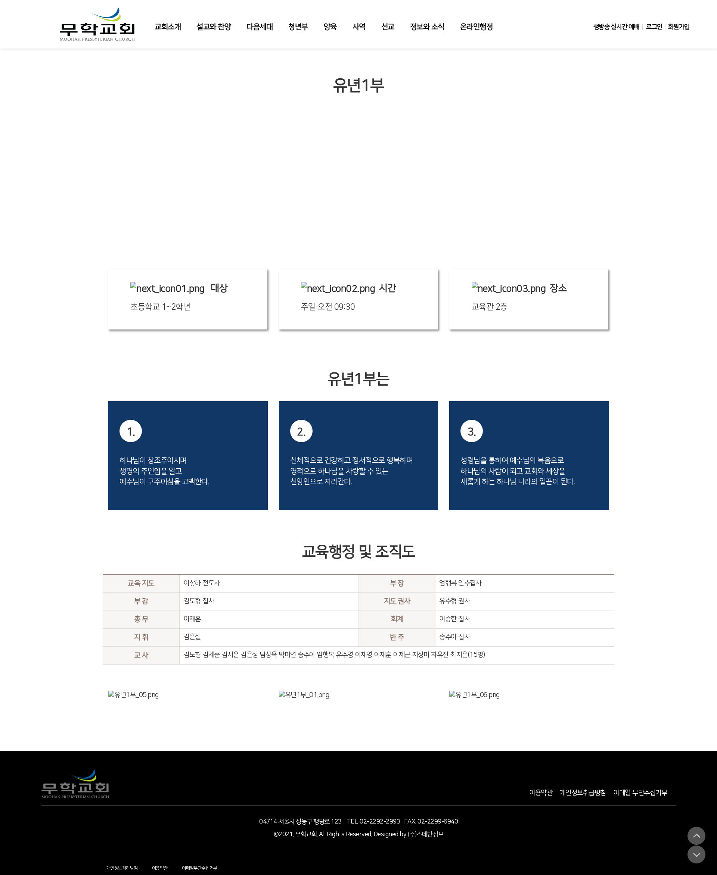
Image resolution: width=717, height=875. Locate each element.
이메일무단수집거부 (199, 868)
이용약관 (540, 793)
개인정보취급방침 (583, 793)
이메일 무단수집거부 (640, 793)
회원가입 (679, 27)
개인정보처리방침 (122, 868)
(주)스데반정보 (426, 834)
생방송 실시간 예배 (616, 27)
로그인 (654, 27)
